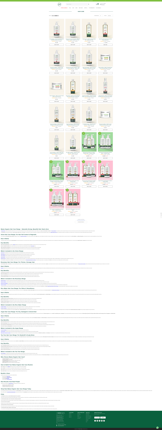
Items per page (96, 15)
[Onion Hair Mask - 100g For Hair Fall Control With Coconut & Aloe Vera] (56, 85)
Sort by (105, 15)
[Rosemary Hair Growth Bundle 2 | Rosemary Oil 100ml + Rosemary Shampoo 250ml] (56, 170)
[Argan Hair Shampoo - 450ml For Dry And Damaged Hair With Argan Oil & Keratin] (72, 113)
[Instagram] (97, 421)
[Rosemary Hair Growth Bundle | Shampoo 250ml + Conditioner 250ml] (105, 142)
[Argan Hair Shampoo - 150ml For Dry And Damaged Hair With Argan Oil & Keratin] (56, 113)
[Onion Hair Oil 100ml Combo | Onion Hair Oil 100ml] (72, 198)
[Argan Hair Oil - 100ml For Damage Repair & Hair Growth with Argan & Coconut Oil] (72, 85)
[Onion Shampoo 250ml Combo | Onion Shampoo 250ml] (72, 170)
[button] (52, 15)
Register (105, 3)
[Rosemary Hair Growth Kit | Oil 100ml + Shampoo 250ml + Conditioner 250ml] (89, 142)
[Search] (78, 4)
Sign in (102, 3)
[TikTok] (102, 421)
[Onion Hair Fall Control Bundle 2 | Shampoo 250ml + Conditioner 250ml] (56, 198)
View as (50, 15)
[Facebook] (95, 421)
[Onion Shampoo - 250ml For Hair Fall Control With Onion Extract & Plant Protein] (56, 28)
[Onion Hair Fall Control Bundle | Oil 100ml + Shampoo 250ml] (105, 170)
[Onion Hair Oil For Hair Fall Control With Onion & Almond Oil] (105, 28)
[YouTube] (104, 421)
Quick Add (105, 44)
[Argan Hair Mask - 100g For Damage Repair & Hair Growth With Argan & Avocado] (105, 57)
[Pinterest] (99, 421)
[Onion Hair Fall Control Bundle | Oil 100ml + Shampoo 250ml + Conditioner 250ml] (89, 170)
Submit (103, 417)
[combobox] (77, 4)
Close (105, 0)
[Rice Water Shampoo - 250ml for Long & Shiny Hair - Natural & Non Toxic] (89, 113)
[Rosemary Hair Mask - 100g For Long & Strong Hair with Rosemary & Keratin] (105, 113)
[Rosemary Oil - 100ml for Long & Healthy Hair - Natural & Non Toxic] (89, 28)
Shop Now (91, 0)
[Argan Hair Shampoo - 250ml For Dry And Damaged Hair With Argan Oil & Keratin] (89, 57)
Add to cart (56, 44)
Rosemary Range (9, 377)
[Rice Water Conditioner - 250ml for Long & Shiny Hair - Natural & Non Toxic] (72, 142)
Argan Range (7, 378)
